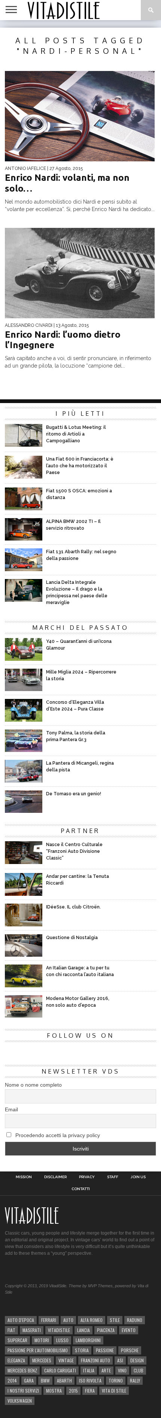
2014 (12, 1380)
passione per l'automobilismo (37, 1350)
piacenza (106, 1330)
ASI (120, 1360)
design (137, 1360)
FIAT (11, 1330)
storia (82, 1350)
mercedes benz (22, 1370)
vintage (66, 1360)
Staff (112, 1177)
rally (135, 1380)
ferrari (48, 1320)
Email (11, 1109)
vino (122, 1370)
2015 (73, 1390)
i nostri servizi (23, 1390)
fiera (90, 1390)
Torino (116, 1380)
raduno (134, 1320)
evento (129, 1330)
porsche (130, 1350)
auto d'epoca (20, 1320)
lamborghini (88, 1340)
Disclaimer (55, 1177)
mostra (54, 1390)
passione (105, 1350)
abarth (64, 1380)
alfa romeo (91, 1320)
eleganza (16, 1360)
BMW (45, 1380)
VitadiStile (59, 1330)
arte (106, 1370)
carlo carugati (60, 1370)
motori (41, 1340)
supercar (17, 1340)
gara (29, 1380)
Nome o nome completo (33, 1085)
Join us (138, 1177)
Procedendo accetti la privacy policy (57, 1135)
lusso (62, 1340)
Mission (24, 1177)
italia (88, 1370)
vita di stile (114, 1390)
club (138, 1370)
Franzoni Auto (95, 1360)
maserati (31, 1330)
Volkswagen (19, 1400)
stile (115, 1320)
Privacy (87, 1177)
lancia (83, 1330)
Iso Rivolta (90, 1380)
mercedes (41, 1360)
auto (68, 1320)
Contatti (81, 1189)
